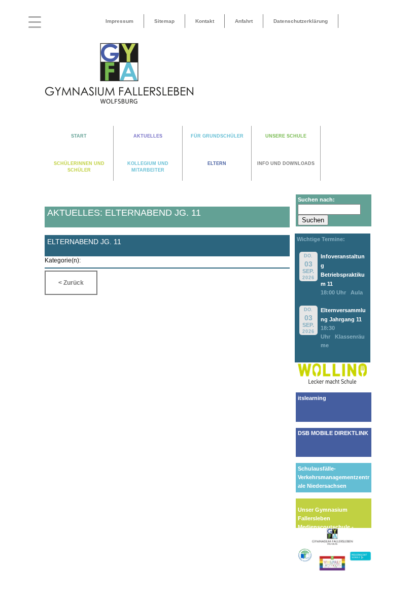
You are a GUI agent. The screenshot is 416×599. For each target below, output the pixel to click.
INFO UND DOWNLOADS (286, 163)
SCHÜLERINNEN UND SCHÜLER (79, 167)
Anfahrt (244, 21)
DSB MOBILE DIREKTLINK (333, 433)
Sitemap (164, 21)
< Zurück (71, 282)
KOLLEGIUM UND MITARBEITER (147, 167)
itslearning (312, 398)
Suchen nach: (316, 199)
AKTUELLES (147, 136)
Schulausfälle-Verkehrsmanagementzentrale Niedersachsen (333, 477)
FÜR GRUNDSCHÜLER (217, 136)
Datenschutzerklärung (300, 21)
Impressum (119, 21)
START (79, 136)
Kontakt (204, 21)
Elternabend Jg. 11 (84, 242)
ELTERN (216, 163)
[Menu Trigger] (35, 22)
